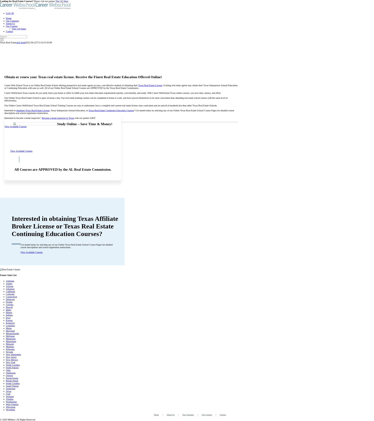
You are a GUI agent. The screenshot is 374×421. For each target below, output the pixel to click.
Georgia (9, 304)
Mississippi (11, 341)
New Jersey (11, 357)
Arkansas (10, 289)
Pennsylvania (12, 378)
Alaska (9, 283)
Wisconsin (10, 407)
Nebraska (10, 349)
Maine (9, 328)
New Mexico (12, 360)
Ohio (8, 370)
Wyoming (10, 409)
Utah (8, 394)
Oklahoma (10, 373)
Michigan (10, 336)
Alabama (10, 281)
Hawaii (9, 307)
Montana (10, 346)
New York (10, 362)
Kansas (9, 320)
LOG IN (10, 13)
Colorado (10, 294)
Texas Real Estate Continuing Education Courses (111, 110)
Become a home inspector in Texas (58, 118)
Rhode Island (12, 381)
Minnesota (10, 339)
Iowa (8, 318)
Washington (11, 402)
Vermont (10, 396)
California (10, 291)
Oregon (9, 375)
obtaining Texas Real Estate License (33, 110)
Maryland (10, 331)
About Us (171, 415)
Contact (223, 415)
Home (156, 415)
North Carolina (13, 365)
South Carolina (13, 383)
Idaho (8, 310)
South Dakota (12, 386)
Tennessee (10, 388)
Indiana (9, 315)
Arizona (9, 286)
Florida (9, 302)
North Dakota (12, 367)
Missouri (10, 344)
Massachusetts (12, 333)
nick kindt (21, 42)
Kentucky (10, 323)
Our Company (188, 415)
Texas (8, 391)
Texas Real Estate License (150, 85)
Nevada (9, 352)
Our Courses (207, 415)
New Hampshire (13, 354)
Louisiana (10, 325)
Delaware (10, 299)
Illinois (9, 312)
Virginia (9, 399)
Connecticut (11, 297)
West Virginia (12, 404)
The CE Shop (62, 1)
